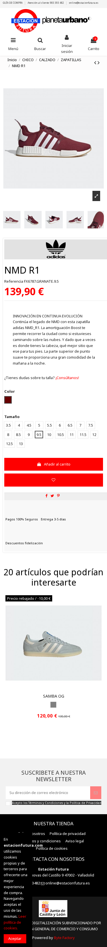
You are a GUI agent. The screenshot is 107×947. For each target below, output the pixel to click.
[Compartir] (46, 495)
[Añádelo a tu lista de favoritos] (53, 480)
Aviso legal (74, 840)
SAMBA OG (53, 696)
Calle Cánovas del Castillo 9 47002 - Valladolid (55, 875)
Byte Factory (64, 937)
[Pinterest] (58, 495)
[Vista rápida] (57, 689)
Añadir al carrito (57, 464)
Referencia (13, 281)
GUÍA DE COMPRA (13, 2)
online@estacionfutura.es (83, 2)
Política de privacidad (68, 833)
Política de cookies (52, 848)
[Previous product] (96, 62)
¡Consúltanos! (67, 377)
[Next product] (99, 62)
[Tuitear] (52, 495)
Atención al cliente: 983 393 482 (46, 2)
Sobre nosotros (31, 833)
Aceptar (14, 938)
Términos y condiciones (40, 840)
